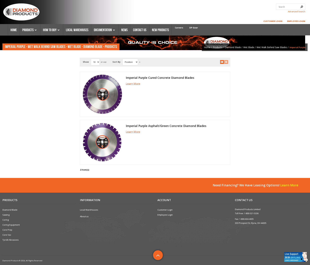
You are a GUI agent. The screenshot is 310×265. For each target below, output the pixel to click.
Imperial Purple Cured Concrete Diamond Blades (160, 78)
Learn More (133, 83)
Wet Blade (248, 47)
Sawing (6, 214)
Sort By (116, 61)
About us (84, 216)
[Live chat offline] (295, 257)
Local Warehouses (89, 209)
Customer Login (272, 21)
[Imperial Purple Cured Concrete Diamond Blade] (102, 94)
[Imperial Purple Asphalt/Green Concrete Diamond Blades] (102, 142)
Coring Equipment (11, 224)
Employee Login (296, 21)
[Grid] (226, 62)
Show (86, 61)
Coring (5, 219)
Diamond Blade (233, 47)
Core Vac (6, 234)
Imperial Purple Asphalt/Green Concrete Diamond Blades (166, 126)
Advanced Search (296, 11)
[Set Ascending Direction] (139, 62)
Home (207, 47)
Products (217, 47)
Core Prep (7, 229)
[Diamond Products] (21, 12)
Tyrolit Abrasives (10, 239)
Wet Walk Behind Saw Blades (272, 47)
